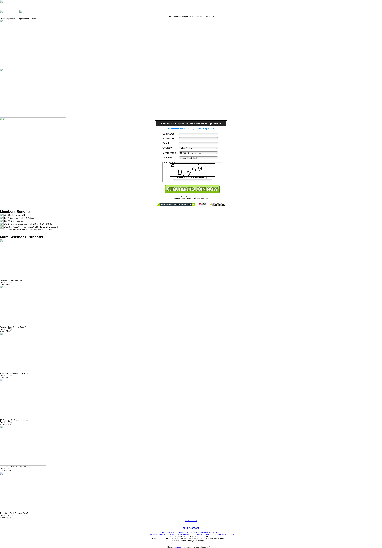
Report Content (221, 534)
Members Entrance (157, 534)
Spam (233, 534)
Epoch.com (181, 547)
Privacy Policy (183, 534)
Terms (171, 534)
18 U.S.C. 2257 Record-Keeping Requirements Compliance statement (188, 532)
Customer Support (202, 534)
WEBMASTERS (191, 521)
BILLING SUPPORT (191, 528)
